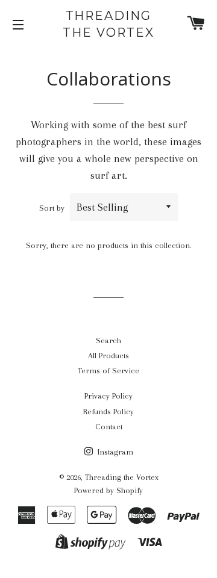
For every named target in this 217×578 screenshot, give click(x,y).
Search (108, 340)
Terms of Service (108, 370)
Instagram (114, 451)
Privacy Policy (108, 395)
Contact (108, 426)
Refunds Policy (108, 411)
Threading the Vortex (108, 24)
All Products (108, 355)
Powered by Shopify (108, 490)
